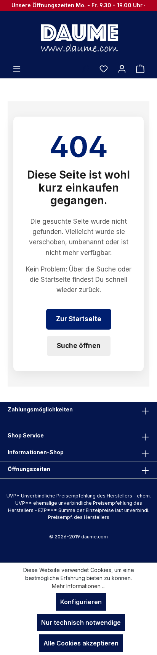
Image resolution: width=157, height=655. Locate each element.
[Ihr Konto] (122, 68)
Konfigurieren (81, 602)
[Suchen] (85, 68)
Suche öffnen (79, 345)
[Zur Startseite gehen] (78, 37)
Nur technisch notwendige (81, 622)
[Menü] (17, 68)
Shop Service (26, 435)
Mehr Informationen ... (79, 586)
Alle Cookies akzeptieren (81, 643)
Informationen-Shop (36, 452)
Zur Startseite (78, 319)
